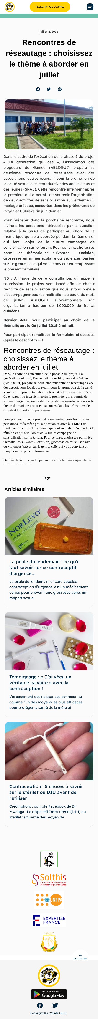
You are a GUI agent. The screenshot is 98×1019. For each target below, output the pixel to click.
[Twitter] (55, 1005)
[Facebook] (40, 1005)
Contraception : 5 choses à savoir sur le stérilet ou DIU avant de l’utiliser (46, 792)
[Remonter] (80, 955)
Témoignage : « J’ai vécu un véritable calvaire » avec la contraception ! (40, 682)
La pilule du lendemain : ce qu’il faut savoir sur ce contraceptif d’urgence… (44, 567)
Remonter (80, 958)
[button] (90, 7)
